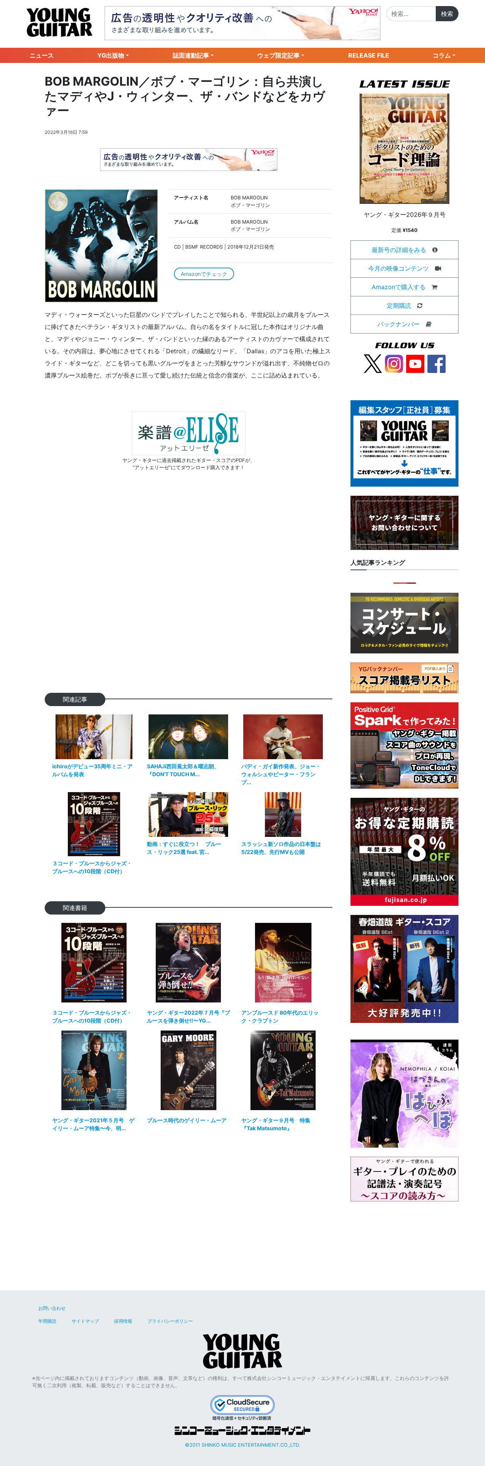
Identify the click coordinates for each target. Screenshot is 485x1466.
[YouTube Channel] (415, 363)
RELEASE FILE (368, 55)
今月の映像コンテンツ (398, 268)
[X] (373, 363)
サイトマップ (85, 1321)
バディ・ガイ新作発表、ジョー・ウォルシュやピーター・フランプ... (281, 774)
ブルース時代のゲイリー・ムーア (187, 1120)
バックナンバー (398, 324)
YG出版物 (110, 55)
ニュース (42, 55)
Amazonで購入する (399, 287)
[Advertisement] (188, 594)
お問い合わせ (52, 1308)
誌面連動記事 (191, 55)
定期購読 (399, 305)
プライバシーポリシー (170, 1321)
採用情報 (123, 1321)
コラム (442, 55)
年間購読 (47, 1321)
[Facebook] (436, 363)
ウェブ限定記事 (278, 55)
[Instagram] (394, 363)
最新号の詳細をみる (399, 250)
